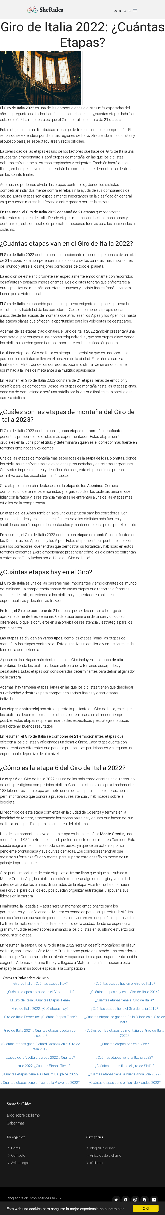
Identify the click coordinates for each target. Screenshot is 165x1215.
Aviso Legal (19, 1163)
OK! (146, 1208)
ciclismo (96, 1163)
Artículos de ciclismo (105, 1155)
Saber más (16, 1123)
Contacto (17, 1155)
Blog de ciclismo (102, 1148)
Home (15, 1148)
